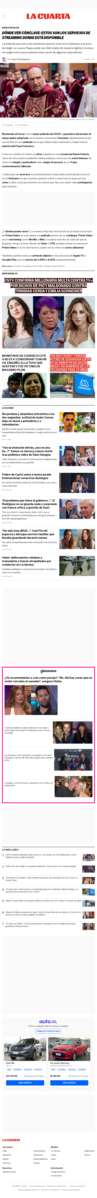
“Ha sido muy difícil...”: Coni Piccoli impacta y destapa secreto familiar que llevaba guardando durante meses (28, 534)
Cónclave (17, 266)
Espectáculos (10, 27)
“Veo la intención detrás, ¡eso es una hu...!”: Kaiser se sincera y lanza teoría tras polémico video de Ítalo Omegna (27, 451)
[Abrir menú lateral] (4, 16)
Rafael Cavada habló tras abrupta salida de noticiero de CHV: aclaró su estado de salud (43, 900)
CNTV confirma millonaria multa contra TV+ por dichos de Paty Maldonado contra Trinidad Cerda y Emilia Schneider (41, 856)
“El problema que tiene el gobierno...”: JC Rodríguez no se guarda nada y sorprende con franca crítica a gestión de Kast (29, 504)
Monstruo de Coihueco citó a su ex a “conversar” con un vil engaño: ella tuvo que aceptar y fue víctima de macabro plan (24, 363)
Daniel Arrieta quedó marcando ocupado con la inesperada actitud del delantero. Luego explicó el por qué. (29, 432)
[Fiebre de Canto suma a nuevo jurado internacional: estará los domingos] (77, 483)
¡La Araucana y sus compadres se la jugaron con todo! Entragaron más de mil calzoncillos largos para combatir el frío (29, 758)
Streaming (26, 266)
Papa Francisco (58, 266)
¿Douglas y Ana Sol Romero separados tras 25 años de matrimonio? (29, 784)
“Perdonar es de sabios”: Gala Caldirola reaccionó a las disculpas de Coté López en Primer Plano (42, 879)
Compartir (8, 125)
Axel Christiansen (21, 59)
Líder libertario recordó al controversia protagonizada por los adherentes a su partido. (29, 461)
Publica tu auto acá (48, 1031)
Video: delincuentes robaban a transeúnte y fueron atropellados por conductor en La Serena (26, 561)
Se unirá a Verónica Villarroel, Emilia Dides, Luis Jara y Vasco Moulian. (29, 484)
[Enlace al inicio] (48, 671)
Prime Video (37, 266)
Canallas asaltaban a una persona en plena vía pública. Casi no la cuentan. (29, 571)
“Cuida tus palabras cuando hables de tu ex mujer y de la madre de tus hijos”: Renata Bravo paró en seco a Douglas (28, 730)
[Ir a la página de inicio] (48, 16)
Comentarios (23, 125)
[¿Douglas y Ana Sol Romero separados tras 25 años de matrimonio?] (74, 787)
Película (47, 266)
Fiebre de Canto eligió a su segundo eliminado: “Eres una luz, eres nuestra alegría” (40, 866)
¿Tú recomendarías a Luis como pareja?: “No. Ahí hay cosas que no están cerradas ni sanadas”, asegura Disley (48, 679)
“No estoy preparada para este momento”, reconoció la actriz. (29, 544)
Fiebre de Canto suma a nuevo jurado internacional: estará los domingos (26, 476)
